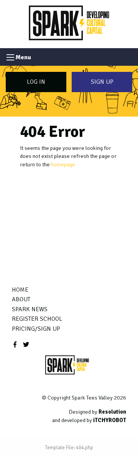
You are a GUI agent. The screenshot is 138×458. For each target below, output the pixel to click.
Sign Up (102, 82)
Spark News (30, 309)
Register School (37, 319)
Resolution (112, 411)
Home (20, 290)
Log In (36, 82)
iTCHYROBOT (109, 420)
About (21, 299)
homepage (63, 164)
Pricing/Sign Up (36, 329)
